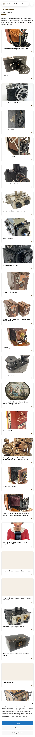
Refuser (17, 728)
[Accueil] (4, 4)
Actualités (16, 4)
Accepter (17, 723)
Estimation (24, 4)
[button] (32, 703)
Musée (9, 4)
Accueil (3, 12)
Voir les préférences (17, 733)
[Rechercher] (32, 4)
